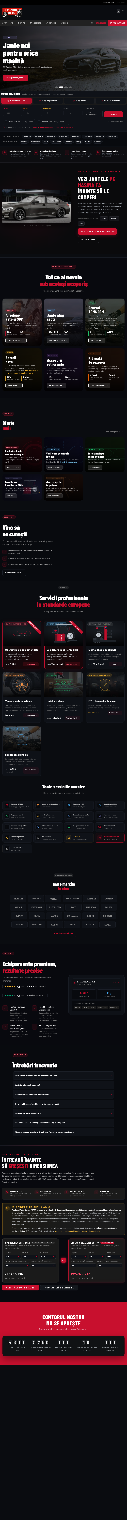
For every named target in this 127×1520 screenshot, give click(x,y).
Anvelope (9, 23)
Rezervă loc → (95, 467)
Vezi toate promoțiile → (115, 431)
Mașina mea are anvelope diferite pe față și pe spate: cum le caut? (45, 1132)
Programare (119, 23)
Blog (65, 23)
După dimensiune (16, 101)
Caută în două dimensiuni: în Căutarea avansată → (53, 127)
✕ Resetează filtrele (115, 122)
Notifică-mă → (114, 713)
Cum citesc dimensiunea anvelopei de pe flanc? (36, 1075)
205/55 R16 (51, 136)
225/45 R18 (100, 136)
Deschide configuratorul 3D (99, 231)
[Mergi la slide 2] (61, 87)
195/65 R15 (39, 136)
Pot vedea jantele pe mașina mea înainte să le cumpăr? (40, 1123)
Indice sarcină (16, 1261)
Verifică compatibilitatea (20, 1287)
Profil (25, 1253)
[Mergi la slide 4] (70, 87)
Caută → (113, 114)
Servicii (53, 23)
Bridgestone (56, 142)
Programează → (54, 467)
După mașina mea (49, 101)
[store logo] (12, 12)
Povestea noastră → (14, 573)
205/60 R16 (63, 136)
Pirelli (46, 142)
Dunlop (78, 142)
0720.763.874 (101, 23)
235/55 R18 (112, 136)
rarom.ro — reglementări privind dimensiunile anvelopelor (77, 1231)
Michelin (24, 142)
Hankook (97, 142)
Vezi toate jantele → (88, 239)
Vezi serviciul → (31, 664)
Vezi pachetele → (13, 78)
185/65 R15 (27, 136)
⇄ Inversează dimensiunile (59, 1287)
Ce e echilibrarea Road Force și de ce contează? (37, 1104)
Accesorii (38, 23)
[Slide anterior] (4, 84)
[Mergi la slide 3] (66, 87)
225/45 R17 (87, 136)
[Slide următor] (122, 84)
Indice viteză (41, 1261)
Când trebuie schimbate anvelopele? (32, 1094)
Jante (23, 23)
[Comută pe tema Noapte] (92, 23)
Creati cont (120, 2)
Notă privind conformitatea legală (31, 1207)
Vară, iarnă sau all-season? (27, 1085)
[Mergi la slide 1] (56, 87)
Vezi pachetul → (13, 467)
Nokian (87, 142)
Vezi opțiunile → (54, 496)
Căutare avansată (112, 101)
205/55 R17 (75, 136)
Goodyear (68, 142)
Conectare (106, 2)
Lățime (8, 1253)
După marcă (81, 101)
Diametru (44, 1253)
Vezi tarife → (115, 664)
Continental (35, 142)
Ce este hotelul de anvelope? (28, 1113)
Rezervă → (11, 496)
